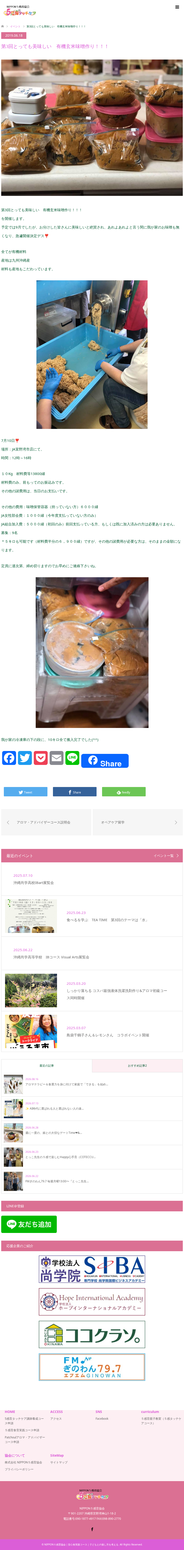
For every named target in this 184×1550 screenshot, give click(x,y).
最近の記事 (47, 1065)
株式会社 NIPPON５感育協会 (23, 1462)
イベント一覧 (164, 855)
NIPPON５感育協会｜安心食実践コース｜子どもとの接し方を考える (81, 1544)
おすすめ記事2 (137, 1065)
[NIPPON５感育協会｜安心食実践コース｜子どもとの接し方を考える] (19, 11)
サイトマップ (59, 1462)
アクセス (56, 1419)
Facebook (102, 1419)
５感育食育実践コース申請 (22, 1430)
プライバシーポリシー (19, 1469)
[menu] (177, 7)
